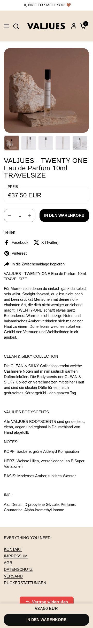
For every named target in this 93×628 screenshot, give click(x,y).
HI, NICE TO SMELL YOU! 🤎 (46, 5)
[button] (16, 26)
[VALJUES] (46, 26)
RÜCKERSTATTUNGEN (25, 583)
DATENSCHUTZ (18, 569)
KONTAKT (13, 549)
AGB (8, 562)
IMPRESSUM (16, 556)
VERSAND (13, 576)
